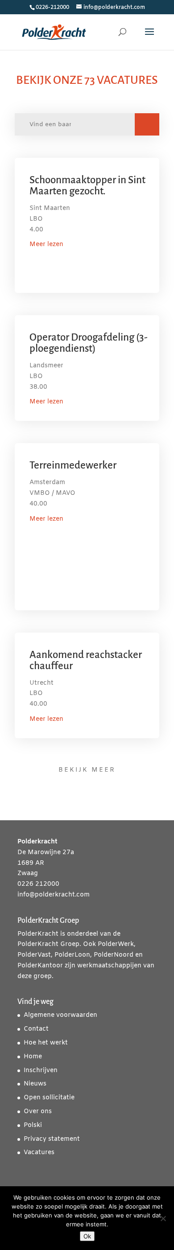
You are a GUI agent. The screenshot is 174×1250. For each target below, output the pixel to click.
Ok (87, 1236)
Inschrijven (41, 1070)
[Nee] (162, 1218)
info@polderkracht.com (53, 895)
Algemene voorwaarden (60, 1015)
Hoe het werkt (46, 1043)
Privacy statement (52, 1139)
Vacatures (39, 1152)
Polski (33, 1125)
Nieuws (35, 1084)
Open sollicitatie (49, 1098)
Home (33, 1057)
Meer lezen (46, 244)
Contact (36, 1029)
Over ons (38, 1111)
